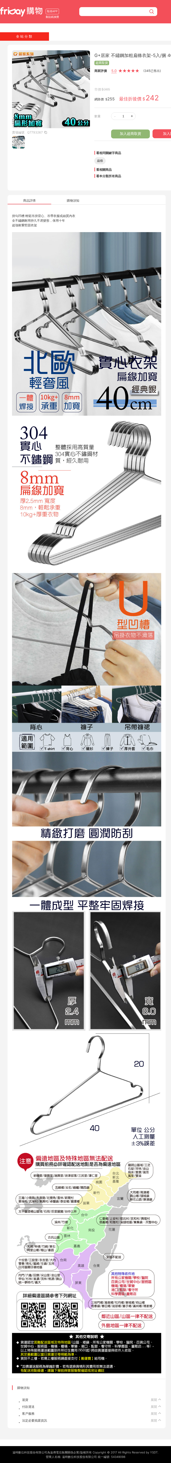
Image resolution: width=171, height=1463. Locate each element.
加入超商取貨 (130, 134)
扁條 (100, 160)
